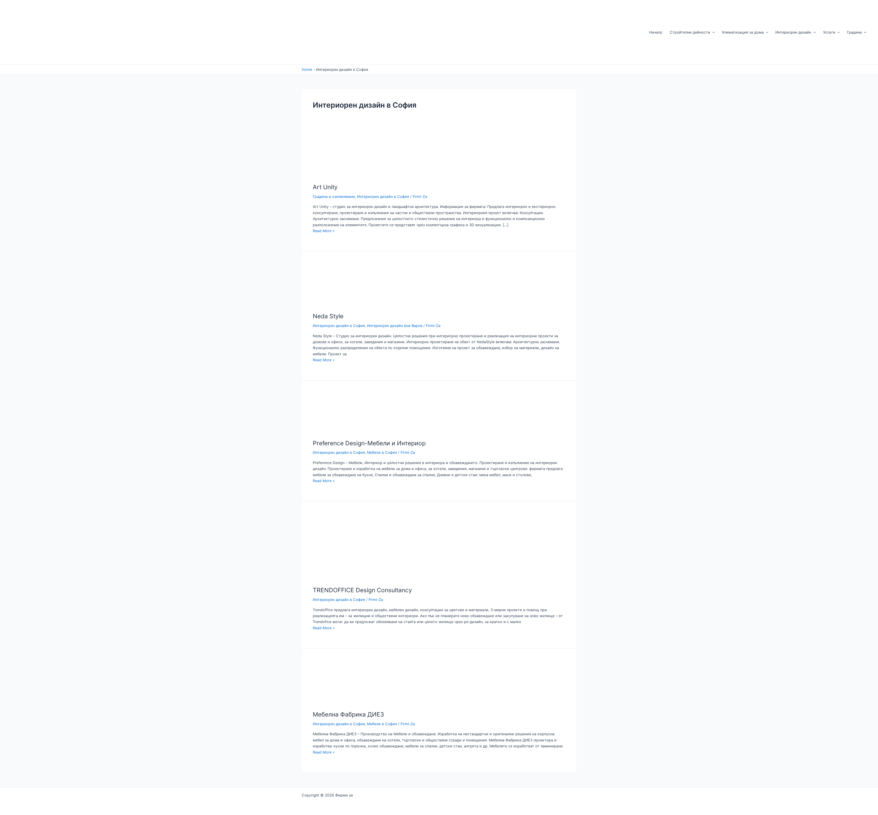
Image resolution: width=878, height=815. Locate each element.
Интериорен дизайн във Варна (394, 325)
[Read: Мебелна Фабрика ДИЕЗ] (336, 682)
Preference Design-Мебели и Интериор (369, 443)
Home (307, 69)
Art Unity (325, 187)
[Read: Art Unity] (335, 155)
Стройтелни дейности (690, 32)
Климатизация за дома (743, 32)
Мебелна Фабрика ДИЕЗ (348, 714)
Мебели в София (382, 452)
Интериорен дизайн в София (383, 196)
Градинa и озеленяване (334, 196)
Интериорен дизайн (793, 32)
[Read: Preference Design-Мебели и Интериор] (334, 412)
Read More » (324, 230)
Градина (854, 32)
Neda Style (328, 316)
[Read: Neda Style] (335, 284)
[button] (712, 32)
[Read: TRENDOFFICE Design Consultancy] (345, 546)
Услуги (829, 32)
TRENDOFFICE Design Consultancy (362, 590)
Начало (655, 32)
